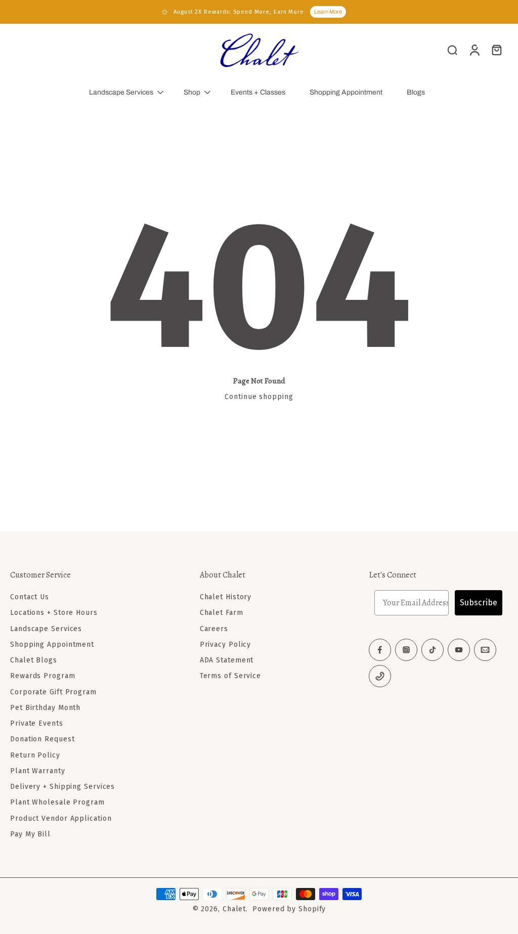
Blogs (416, 92)
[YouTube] (459, 650)
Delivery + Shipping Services (62, 786)
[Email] (485, 650)
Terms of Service (230, 676)
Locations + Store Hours (54, 612)
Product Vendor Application (60, 818)
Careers (214, 628)
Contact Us (29, 597)
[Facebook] (380, 650)
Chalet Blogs (33, 660)
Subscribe (478, 602)
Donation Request (42, 739)
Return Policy (35, 754)
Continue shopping (259, 396)
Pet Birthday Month (45, 707)
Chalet (234, 909)
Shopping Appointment (346, 92)
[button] (89, 575)
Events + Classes (258, 92)
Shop (192, 92)
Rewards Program (42, 676)
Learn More (328, 12)
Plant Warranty (37, 771)
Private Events (36, 723)
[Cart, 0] (497, 49)
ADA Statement (227, 660)
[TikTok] (432, 650)
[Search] (452, 49)
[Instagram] (406, 650)
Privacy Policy (225, 644)
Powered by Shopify (289, 909)
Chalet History (226, 597)
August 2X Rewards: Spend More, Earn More (239, 12)
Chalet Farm (221, 612)
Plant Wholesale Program (57, 802)
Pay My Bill (30, 834)
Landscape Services (121, 92)
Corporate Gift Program (53, 691)
